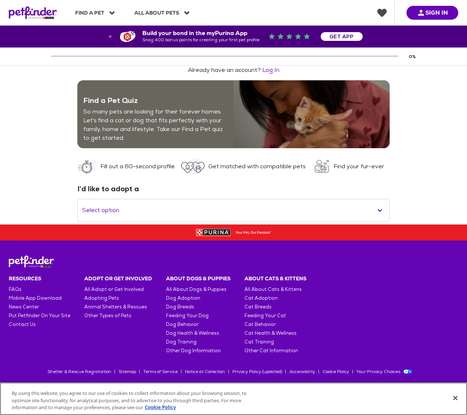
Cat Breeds (257, 307)
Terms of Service (160, 371)
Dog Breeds (180, 307)
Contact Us (22, 324)
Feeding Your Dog (187, 315)
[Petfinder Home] (33, 13)
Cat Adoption (261, 298)
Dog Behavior (182, 324)
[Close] (455, 398)
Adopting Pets (101, 298)
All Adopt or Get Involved (114, 289)
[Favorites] (382, 13)
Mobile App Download (35, 298)
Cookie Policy (336, 371)
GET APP (341, 36)
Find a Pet (89, 12)
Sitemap (127, 371)
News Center (24, 307)
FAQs (15, 289)
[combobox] (83, 210)
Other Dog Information (193, 350)
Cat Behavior (260, 324)
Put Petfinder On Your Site (39, 315)
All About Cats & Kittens (273, 289)
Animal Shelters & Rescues (115, 307)
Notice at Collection (205, 371)
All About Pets (156, 12)
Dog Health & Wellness (192, 333)
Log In (270, 70)
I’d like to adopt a (108, 188)
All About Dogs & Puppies (196, 289)
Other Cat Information (271, 350)
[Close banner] (110, 36)
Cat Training (259, 342)
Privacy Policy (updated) (257, 371)
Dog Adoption (183, 298)
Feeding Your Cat (265, 315)
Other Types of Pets (107, 315)
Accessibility (302, 371)
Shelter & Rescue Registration (79, 371)
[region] (233, 399)
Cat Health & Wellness (270, 333)
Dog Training (181, 342)
